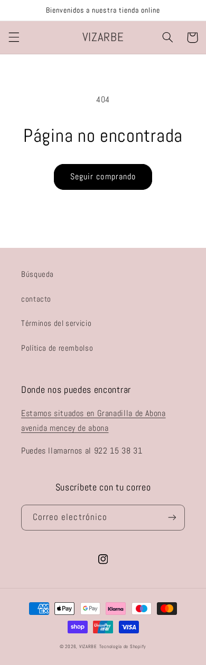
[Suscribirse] (172, 518)
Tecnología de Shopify (122, 646)
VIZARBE (88, 646)
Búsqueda (37, 274)
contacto (36, 299)
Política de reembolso (57, 348)
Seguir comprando (103, 176)
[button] (14, 37)
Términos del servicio (56, 323)
